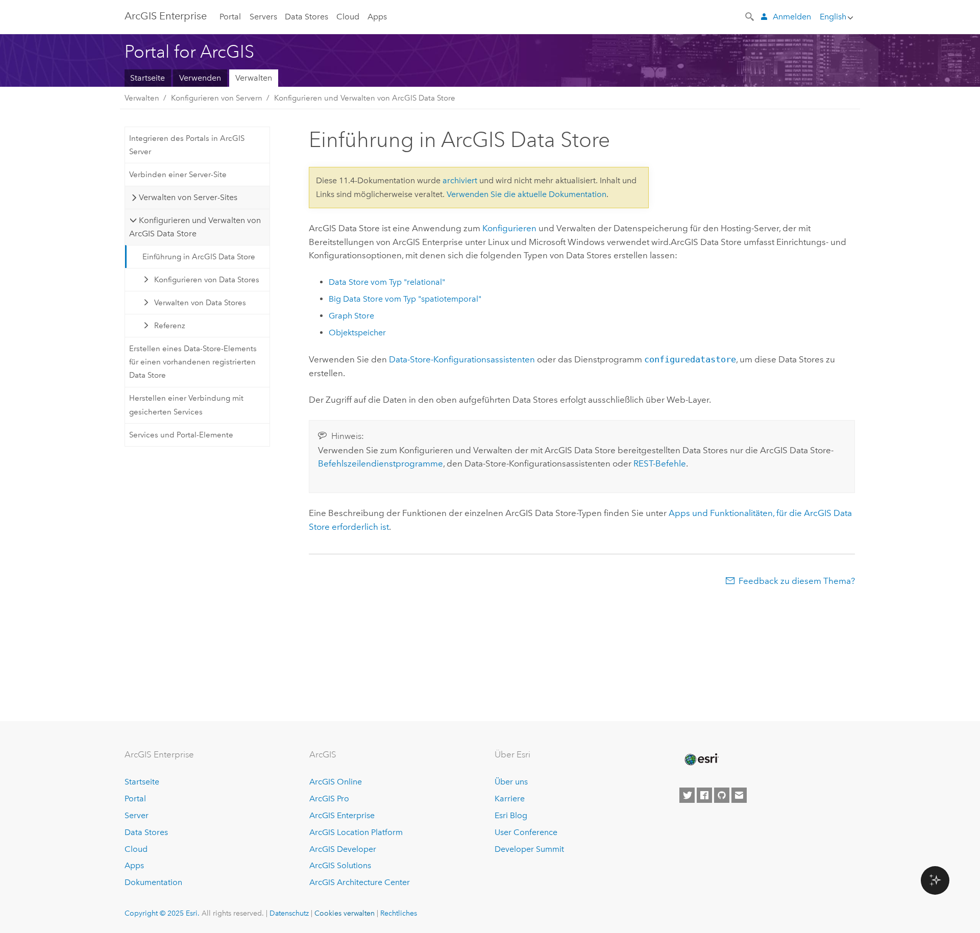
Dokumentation (153, 882)
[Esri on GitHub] (721, 795)
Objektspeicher (357, 332)
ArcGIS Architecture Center (359, 882)
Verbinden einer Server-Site (178, 174)
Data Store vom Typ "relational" (387, 282)
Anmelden (792, 16)
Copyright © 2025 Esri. (162, 913)
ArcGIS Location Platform (356, 832)
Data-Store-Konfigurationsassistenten (462, 359)
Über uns (511, 782)
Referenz (169, 325)
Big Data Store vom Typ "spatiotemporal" (405, 299)
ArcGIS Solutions (340, 865)
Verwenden (200, 78)
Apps (377, 16)
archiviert (460, 180)
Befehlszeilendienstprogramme (380, 463)
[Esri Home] (701, 759)
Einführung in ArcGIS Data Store (198, 256)
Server (137, 815)
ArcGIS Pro (329, 798)
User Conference (526, 832)
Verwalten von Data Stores (200, 302)
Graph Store (351, 316)
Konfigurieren (509, 228)
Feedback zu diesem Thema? (797, 581)
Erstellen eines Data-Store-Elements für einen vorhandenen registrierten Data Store (193, 362)
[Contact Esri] (739, 795)
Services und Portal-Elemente (181, 434)
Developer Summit (529, 849)
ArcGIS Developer (342, 849)
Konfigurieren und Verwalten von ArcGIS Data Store (364, 98)
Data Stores (306, 16)
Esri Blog (511, 815)
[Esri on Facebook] (704, 795)
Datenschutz (289, 913)
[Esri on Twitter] (687, 795)
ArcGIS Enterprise (166, 16)
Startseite (147, 78)
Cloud (347, 16)
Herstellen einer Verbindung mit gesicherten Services (186, 405)
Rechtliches (398, 913)
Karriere (510, 798)
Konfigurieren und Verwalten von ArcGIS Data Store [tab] (194, 226)
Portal (230, 16)
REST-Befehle (659, 463)
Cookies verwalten (344, 913)
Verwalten (253, 78)
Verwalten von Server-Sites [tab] (188, 197)
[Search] (750, 16)
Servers (263, 16)
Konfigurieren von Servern (216, 98)
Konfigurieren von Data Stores (206, 279)
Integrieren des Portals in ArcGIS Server (186, 145)
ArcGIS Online (335, 782)
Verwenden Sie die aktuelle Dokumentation (526, 194)
